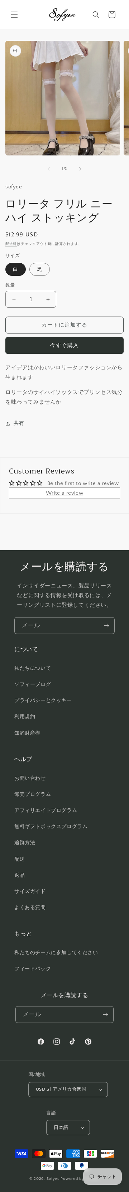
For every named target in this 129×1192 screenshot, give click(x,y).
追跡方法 (24, 843)
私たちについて (32, 668)
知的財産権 (27, 733)
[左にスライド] (49, 169)
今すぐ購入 (64, 345)
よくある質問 (30, 907)
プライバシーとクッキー (43, 700)
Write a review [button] (64, 493)
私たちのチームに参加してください (56, 953)
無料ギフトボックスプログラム (50, 827)
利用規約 (24, 717)
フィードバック (32, 969)
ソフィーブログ (32, 684)
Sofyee (53, 1179)
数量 (10, 285)
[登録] (106, 625)
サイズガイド (30, 891)
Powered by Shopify (80, 1179)
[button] (14, 15)
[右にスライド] (80, 169)
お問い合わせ (30, 778)
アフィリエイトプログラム (45, 810)
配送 (19, 859)
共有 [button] (19, 423)
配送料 (11, 244)
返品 (19, 875)
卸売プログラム (32, 794)
